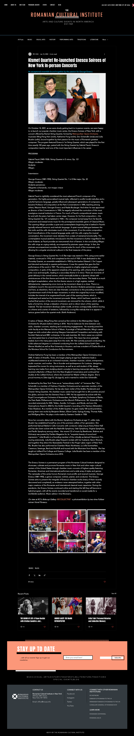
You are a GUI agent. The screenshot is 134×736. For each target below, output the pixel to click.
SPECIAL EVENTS (62, 679)
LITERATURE (94, 40)
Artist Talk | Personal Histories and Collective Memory (99, 620)
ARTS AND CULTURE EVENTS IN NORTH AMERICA (68, 22)
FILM (74, 677)
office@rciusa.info (44, 702)
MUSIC (30, 40)
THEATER (66, 677)
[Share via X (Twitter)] (34, 575)
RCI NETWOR (94, 695)
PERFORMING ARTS (66, 40)
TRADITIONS (81, 40)
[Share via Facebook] (29, 575)
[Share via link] (45, 575)
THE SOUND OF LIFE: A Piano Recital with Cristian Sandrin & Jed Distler (32, 620)
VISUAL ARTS (40, 40)
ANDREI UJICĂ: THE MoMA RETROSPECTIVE (63, 620)
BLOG (37, 568)
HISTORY (52, 40)
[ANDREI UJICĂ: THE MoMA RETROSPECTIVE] (67, 605)
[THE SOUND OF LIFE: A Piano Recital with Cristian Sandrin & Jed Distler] (33, 605)
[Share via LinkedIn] (40, 575)
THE (67, 10)
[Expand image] (57, 531)
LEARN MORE (95, 710)
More (104, 40)
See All (114, 593)
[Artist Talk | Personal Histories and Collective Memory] (101, 605)
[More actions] (104, 54)
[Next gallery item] (103, 531)
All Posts (20, 40)
